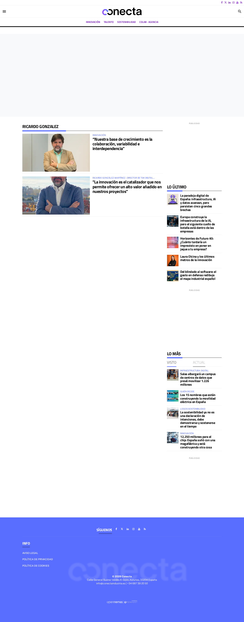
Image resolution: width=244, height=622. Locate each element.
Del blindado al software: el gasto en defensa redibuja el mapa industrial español (198, 275)
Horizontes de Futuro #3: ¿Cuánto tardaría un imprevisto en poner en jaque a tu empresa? (196, 243)
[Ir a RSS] (241, 2)
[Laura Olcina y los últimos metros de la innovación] (172, 260)
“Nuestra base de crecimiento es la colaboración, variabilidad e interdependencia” (122, 144)
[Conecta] (122, 11)
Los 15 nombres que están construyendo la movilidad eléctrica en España (198, 398)
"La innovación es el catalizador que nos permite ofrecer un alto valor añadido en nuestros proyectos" (127, 187)
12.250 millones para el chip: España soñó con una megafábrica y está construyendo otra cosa (197, 442)
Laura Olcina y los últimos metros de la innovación (197, 258)
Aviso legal (30, 553)
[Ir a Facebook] (222, 2)
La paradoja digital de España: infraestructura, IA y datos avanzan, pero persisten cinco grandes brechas (198, 202)
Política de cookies (35, 565)
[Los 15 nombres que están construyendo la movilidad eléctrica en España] (172, 396)
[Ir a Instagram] (233, 2)
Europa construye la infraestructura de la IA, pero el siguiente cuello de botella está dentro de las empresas (197, 224)
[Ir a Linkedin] (229, 2)
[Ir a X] (225, 2)
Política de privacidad (37, 559)
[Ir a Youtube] (237, 2)
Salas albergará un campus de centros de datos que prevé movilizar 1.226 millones (198, 379)
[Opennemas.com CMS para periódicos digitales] (122, 602)
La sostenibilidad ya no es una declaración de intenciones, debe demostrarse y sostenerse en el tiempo (197, 419)
